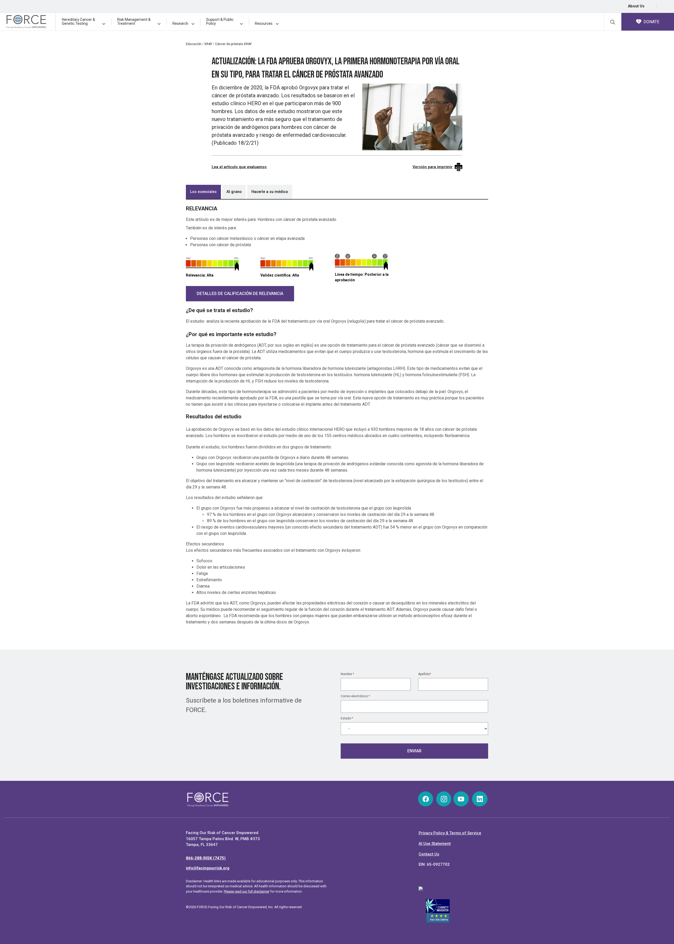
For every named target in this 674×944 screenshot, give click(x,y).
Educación (193, 44)
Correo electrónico (355, 696)
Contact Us (429, 854)
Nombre (347, 674)
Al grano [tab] (234, 192)
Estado (347, 718)
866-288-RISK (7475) (206, 858)
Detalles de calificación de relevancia (240, 293)
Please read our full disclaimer (246, 891)
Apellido (424, 674)
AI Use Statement (435, 843)
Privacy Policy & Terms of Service (450, 833)
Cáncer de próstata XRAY (233, 44)
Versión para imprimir (433, 167)
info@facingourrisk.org (207, 868)
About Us (636, 6)
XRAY (208, 44)
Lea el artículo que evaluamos (239, 167)
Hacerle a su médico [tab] (269, 192)
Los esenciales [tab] (203, 192)
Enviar (414, 750)
